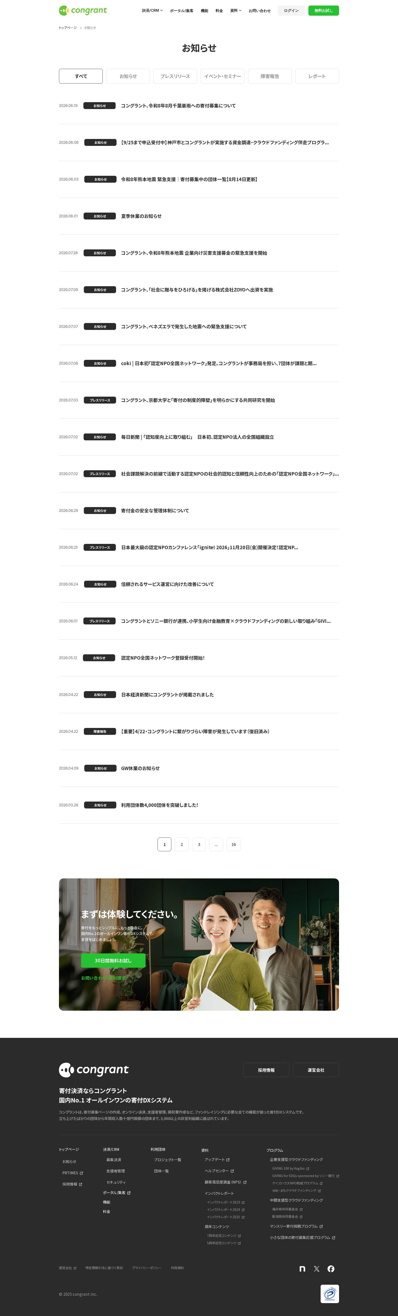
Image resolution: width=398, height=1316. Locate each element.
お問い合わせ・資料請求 (103, 978)
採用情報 (266, 1070)
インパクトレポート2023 (223, 1202)
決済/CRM (150, 10)
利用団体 (158, 1149)
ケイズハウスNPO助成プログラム (295, 1183)
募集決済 (113, 1159)
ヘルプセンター (217, 1170)
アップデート (215, 1159)
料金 (219, 10)
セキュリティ (116, 1182)
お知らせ (69, 1161)
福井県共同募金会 (285, 1209)
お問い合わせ (260, 10)
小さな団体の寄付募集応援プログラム (300, 1237)
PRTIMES (70, 1172)
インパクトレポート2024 (223, 1210)
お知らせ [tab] (128, 76)
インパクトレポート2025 (223, 1217)
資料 (234, 10)
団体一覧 (161, 1171)
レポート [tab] (317, 76)
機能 (204, 10)
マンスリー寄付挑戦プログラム (294, 1226)
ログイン (291, 10)
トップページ (68, 27)
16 (233, 844)
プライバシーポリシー (147, 1267)
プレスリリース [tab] (175, 76)
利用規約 (177, 1267)
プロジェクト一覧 (167, 1159)
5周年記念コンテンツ (221, 1243)
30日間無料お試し (113, 960)
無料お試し (324, 10)
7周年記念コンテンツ (221, 1236)
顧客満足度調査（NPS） (223, 1182)
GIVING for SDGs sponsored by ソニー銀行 (303, 1176)
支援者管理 (115, 1171)
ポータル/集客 (181, 10)
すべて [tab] (81, 76)
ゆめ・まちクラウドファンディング (294, 1190)
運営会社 (316, 1070)
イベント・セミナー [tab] (223, 76)
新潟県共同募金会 (285, 1216)
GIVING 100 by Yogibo (288, 1168)
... (216, 844)
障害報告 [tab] (270, 76)
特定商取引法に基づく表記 (104, 1267)
